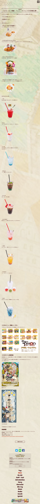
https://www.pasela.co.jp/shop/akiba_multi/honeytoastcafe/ (12, 436)
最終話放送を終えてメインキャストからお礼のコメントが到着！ (19, 461)
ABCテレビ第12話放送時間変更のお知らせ (16, 464)
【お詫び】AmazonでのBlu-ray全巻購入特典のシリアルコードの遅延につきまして (20, 459)
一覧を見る (20, 466)
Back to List (20, 441)
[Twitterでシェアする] (16, 451)
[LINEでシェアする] (20, 451)
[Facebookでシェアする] (23, 451)
